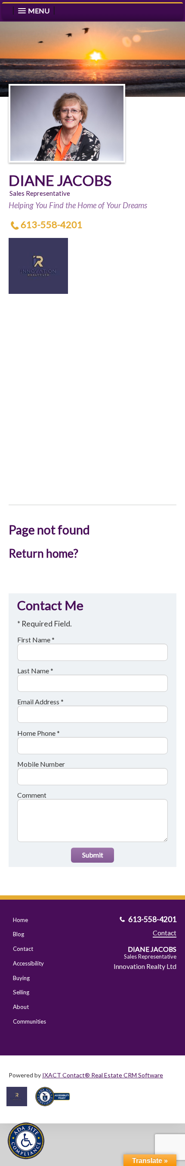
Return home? (43, 553)
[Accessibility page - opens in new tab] (56, 1109)
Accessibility (28, 963)
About (21, 1006)
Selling (21, 992)
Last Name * (35, 670)
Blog (18, 934)
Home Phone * (38, 733)
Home (20, 919)
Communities (29, 1021)
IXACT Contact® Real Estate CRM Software (102, 1075)
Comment (31, 795)
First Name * (36, 639)
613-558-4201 (52, 224)
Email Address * (40, 701)
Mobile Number (41, 764)
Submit (92, 855)
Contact (23, 948)
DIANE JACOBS (60, 180)
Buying (21, 978)
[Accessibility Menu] (26, 1141)
